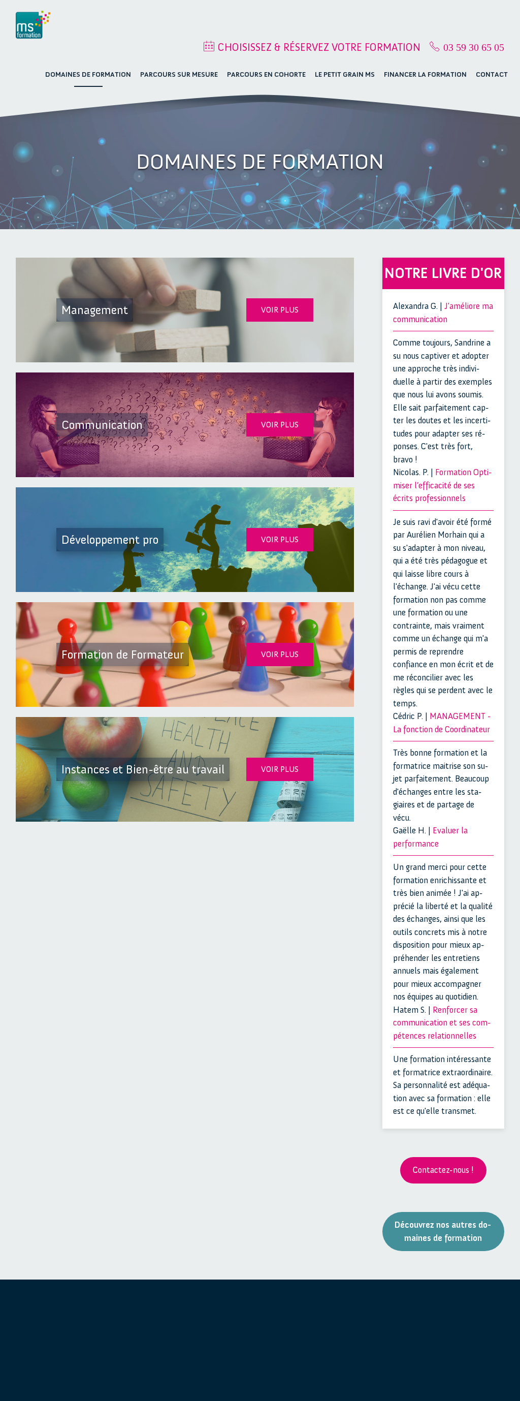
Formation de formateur (463, 1372)
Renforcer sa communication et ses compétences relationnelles (442, 1023)
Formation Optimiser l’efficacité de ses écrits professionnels (442, 485)
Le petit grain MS (345, 74)
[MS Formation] (33, 25)
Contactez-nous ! (443, 1170)
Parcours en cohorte (266, 74)
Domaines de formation (88, 74)
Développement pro (468, 1346)
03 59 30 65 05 (473, 47)
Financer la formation (425, 74)
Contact (492, 74)
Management (463, 1314)
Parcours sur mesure (179, 74)
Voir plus (280, 310)
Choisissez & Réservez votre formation (319, 47)
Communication (467, 1327)
